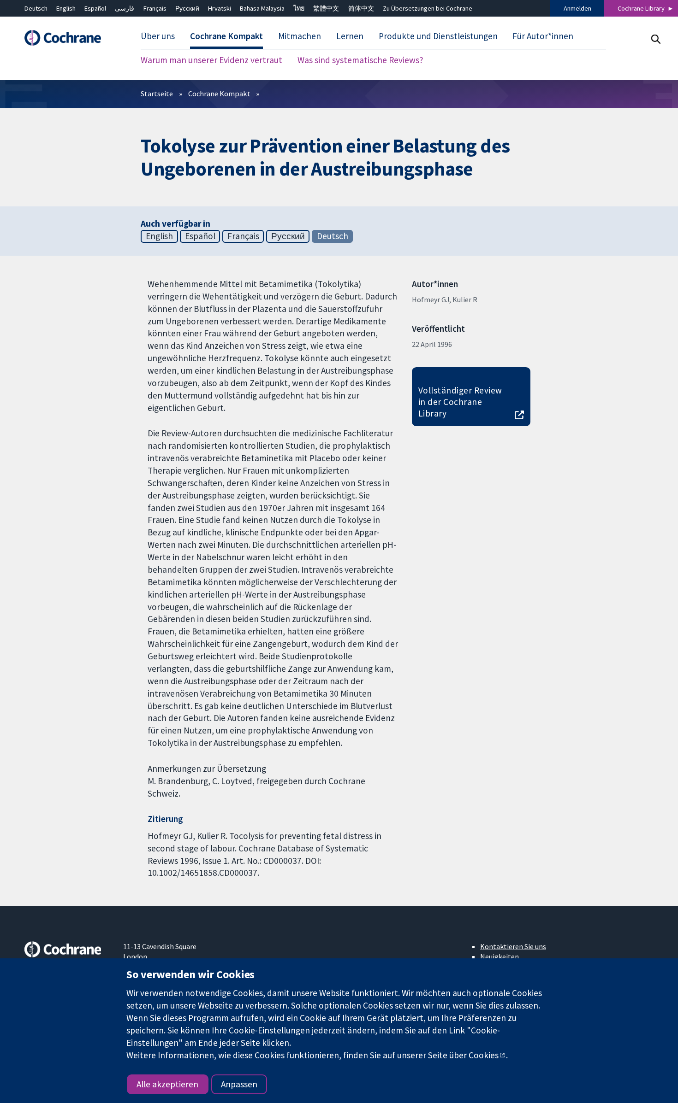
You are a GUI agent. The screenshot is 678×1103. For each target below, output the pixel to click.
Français (155, 8)
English (66, 8)
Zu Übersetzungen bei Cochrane (427, 8)
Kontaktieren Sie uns (513, 946)
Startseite (157, 93)
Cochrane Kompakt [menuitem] (226, 35)
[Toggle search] (655, 39)
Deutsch (36, 8)
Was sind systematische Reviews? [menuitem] (360, 59)
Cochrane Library (641, 8)
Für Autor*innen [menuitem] (542, 35)
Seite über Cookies (463, 1055)
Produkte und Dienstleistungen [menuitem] (438, 35)
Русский (187, 8)
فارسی (124, 8)
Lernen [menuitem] (349, 35)
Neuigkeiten (499, 956)
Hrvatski (219, 8)
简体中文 (361, 8)
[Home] (67, 38)
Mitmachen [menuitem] (299, 35)
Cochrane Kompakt (219, 93)
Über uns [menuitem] (158, 35)
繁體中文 (326, 8)
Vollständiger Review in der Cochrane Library (460, 402)
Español (95, 8)
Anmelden (577, 8)
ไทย (298, 8)
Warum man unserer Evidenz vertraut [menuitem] (211, 59)
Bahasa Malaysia (262, 8)
